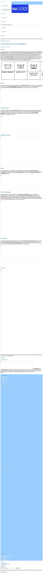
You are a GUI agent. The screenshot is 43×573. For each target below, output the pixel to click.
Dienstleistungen (5, 19)
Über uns (3, 27)
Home (3, 15)
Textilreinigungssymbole (6, 23)
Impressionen (4, 31)
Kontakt (3, 35)
